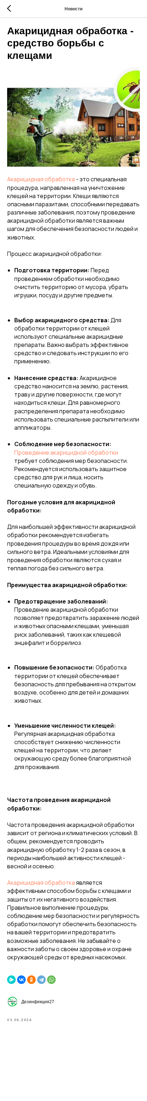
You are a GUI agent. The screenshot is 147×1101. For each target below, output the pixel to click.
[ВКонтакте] (21, 979)
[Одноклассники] (31, 979)
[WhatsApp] (51, 979)
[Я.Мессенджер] (11, 979)
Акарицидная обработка (41, 179)
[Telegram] (41, 979)
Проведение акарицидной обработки (66, 452)
